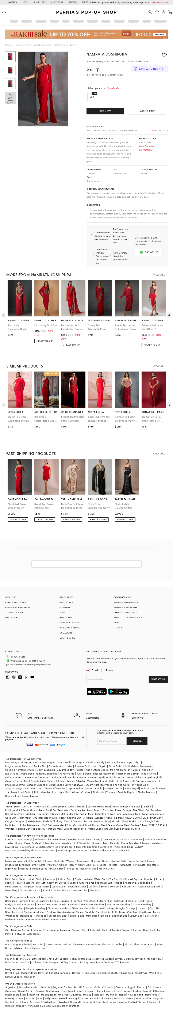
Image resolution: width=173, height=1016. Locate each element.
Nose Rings (90, 900)
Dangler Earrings (125, 908)
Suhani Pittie (80, 850)
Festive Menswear (30, 890)
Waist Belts (11, 915)
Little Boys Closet (89, 958)
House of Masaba (55, 788)
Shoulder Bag (119, 915)
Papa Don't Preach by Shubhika (39, 773)
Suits (69, 879)
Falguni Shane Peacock (18, 766)
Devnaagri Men (84, 814)
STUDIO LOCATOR (14, 612)
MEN (25, 2)
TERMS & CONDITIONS (125, 612)
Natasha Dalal (29, 762)
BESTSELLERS (66, 602)
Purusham (156, 810)
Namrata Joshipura (106, 54)
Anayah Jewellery (152, 843)
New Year (29, 976)
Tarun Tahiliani (134, 777)
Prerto (113, 850)
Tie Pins (113, 879)
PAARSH (133, 821)
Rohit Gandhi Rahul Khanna (40, 781)
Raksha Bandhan (60, 972)
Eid (47, 972)
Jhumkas (142, 908)
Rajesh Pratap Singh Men (126, 806)
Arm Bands (28, 904)
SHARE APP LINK (158, 679)
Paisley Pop (64, 850)
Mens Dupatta (13, 886)
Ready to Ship (88, 868)
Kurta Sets (36, 861)
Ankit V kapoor (77, 806)
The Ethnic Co (141, 810)
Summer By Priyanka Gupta (91, 766)
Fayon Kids (11, 958)
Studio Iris (98, 792)
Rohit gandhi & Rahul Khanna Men (24, 810)
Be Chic (92, 846)
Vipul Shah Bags (123, 846)
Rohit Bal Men (54, 810)
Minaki (115, 843)
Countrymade (58, 806)
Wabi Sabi (70, 810)
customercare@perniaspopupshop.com (30, 664)
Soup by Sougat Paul (17, 788)
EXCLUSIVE (64, 607)
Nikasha (80, 781)
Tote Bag (105, 915)
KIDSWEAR (57, 2)
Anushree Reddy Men (45, 817)
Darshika (30, 814)
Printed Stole (58, 919)
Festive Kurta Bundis (150, 886)
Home (8, 44)
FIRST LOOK (89, 2)
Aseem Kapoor (30, 796)
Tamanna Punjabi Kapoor (121, 792)
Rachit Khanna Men (70, 817)
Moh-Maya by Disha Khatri (50, 839)
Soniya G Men (139, 825)
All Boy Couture (69, 962)
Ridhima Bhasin (14, 777)
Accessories (42, 886)
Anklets (41, 904)
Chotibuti (52, 958)
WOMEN (13, 2)
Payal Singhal (153, 777)
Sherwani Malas (77, 886)
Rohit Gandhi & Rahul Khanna (69, 777)
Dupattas (152, 864)
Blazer (128, 944)
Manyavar (146, 766)
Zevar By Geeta (33, 843)
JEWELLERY (39, 2)
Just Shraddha (81, 843)
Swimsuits (139, 864)
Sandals (89, 912)
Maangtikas (105, 900)
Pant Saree (72, 868)
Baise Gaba (115, 766)
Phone (110, 670)
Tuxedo (118, 882)
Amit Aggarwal (125, 781)
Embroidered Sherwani (99, 944)
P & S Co (25, 958)
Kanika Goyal (122, 784)
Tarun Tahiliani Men (153, 814)
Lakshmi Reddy (68, 958)
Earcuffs (131, 900)
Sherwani (50, 879)
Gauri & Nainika (46, 769)
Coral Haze (105, 846)
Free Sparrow (153, 958)
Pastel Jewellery (14, 908)
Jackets (112, 864)
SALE (62, 612)
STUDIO (73, 2)
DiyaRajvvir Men (152, 817)
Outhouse (136, 839)
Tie (85, 890)
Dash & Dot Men (23, 806)
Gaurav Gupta (13, 781)
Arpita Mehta (75, 788)
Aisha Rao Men (114, 817)
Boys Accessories (35, 948)
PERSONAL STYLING (69, 627)
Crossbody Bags (58, 915)
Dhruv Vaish (41, 806)
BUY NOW (105, 111)
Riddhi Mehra (149, 773)
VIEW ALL (159, 274)
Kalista (80, 769)
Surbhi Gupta (159, 788)
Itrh (54, 792)
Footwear (76, 890)
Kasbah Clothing (52, 821)
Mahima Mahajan (120, 769)
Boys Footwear (14, 948)
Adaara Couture (81, 792)
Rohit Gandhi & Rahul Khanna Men (85, 825)
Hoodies (149, 879)
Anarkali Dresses (121, 930)
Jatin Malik (24, 817)
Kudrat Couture (73, 821)
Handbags (145, 912)
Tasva (8, 806)
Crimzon (124, 850)
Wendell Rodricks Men (17, 828)
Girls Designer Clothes (18, 930)
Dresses (95, 861)
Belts (98, 912)
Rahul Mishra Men (30, 825)
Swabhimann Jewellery (58, 843)
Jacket (119, 944)
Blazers (30, 882)
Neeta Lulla (108, 781)
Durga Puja (126, 972)
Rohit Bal (45, 777)
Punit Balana (84, 773)
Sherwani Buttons (57, 882)
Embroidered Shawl (37, 919)
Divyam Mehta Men (99, 806)
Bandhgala (144, 882)
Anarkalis (23, 861)
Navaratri (77, 972)
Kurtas (61, 879)
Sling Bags (40, 915)
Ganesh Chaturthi (108, 972)
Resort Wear (76, 864)
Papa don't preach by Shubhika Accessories (30, 850)
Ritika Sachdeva (98, 850)
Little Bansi (38, 958)
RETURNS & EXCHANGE (125, 607)
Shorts (8, 882)
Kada (71, 912)
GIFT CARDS (65, 617)
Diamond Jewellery (59, 908)
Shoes (79, 912)
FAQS (116, 622)
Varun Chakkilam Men (101, 828)
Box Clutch (151, 915)
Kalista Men (34, 821)
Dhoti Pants (38, 864)
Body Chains (12, 904)
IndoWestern (129, 886)
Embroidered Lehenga (57, 930)
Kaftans (140, 861)
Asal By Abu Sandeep (118, 762)
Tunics (150, 861)
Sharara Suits (79, 930)
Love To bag (93, 839)
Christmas (141, 972)
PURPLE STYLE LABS (15, 602)
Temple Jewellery (35, 908)
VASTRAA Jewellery (155, 839)
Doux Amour (27, 846)
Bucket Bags (77, 915)
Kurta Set (95, 930)
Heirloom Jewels (56, 904)
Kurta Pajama (87, 882)
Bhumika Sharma (15, 784)
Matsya (108, 788)
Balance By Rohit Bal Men (47, 828)
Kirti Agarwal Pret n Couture (96, 962)
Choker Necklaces (34, 912)
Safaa (28, 792)
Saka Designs (50, 962)
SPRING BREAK (157, 825)
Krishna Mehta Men (62, 814)
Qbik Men (10, 817)
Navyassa (107, 958)
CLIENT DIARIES (67, 637)
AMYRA (139, 846)
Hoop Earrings (13, 912)
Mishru (136, 769)
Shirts (39, 879)
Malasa (145, 788)
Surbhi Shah (55, 784)
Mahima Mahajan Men (97, 821)
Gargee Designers (15, 821)
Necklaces (11, 900)
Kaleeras (119, 900)
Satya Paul (63, 762)
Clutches (132, 912)
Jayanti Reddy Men (75, 828)
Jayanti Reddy (65, 769)
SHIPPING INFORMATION (126, 602)
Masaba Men (119, 821)
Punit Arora (11, 825)
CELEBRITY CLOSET (69, 622)
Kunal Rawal (94, 810)
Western (114, 886)
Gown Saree (56, 868)
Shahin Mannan (146, 792)
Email (95, 670)
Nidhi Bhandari (63, 846)
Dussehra (90, 972)
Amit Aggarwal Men (128, 814)
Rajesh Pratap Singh (127, 773)
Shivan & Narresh (15, 769)
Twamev (108, 810)
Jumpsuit (28, 886)
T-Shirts (19, 882)
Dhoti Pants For (152, 930)
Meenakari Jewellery (93, 904)
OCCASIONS (66, 632)
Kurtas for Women (64, 861)
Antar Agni (78, 762)
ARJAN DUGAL (133, 817)
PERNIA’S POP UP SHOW (18, 607)
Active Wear (61, 890)
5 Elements (80, 846)
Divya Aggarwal (74, 784)
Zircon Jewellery (141, 904)
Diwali (8, 972)
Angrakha (130, 882)
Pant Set (47, 890)
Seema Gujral (96, 777)
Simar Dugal (132, 788)
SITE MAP (118, 627)
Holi (17, 972)
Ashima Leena (66, 781)
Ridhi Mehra (131, 766)
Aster (10, 843)
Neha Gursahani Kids (17, 962)
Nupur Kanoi (12, 773)
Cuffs (34, 900)
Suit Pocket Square (131, 879)
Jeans (73, 882)
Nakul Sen (147, 769)
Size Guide (113, 88)
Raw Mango (12, 762)
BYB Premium (122, 962)
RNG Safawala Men (53, 825)
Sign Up (137, 740)
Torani (118, 788)
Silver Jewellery (81, 908)
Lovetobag (11, 846)
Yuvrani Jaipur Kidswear (129, 958)
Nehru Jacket (26, 879)
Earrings (23, 900)
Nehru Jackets (63, 944)
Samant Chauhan (37, 784)
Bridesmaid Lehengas (17, 864)
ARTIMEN (88, 817)
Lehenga (37, 930)
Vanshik (147, 806)
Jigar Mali (64, 792)
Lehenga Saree (38, 868)
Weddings (155, 972)
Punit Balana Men (105, 814)
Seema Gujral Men (118, 825)
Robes (159, 879)
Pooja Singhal (47, 762)
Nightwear (11, 868)
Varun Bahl (93, 781)
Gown (105, 861)
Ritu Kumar (31, 777)
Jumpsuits (125, 864)
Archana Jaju (15, 792)
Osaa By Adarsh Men (60, 766)
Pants (78, 879)
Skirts (103, 864)
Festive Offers (107, 868)
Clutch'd (124, 839)
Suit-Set (40, 882)
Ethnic (104, 886)
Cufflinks (94, 886)
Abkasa (99, 817)
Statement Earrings (103, 908)
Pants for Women (57, 864)
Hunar (18, 843)
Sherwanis (83, 861)
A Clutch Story (44, 846)
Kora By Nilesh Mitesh (127, 828)
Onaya (31, 769)
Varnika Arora (76, 839)
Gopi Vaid (37, 788)
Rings (55, 900)
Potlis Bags (118, 912)
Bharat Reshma (14, 814)
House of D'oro (100, 843)
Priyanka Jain (140, 784)
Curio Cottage (13, 839)
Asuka (81, 810)
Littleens (36, 962)
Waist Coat (100, 879)
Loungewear (59, 886)
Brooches (95, 890)
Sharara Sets (118, 861)
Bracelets (44, 900)
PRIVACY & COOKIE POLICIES (129, 617)
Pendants (73, 904)
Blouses (23, 868)
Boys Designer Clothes (18, 944)
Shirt (136, 944)
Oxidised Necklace (57, 912)
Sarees (48, 861)
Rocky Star (40, 766)
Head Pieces (145, 900)
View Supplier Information (146, 148)
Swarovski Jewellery (118, 904)
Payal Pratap (66, 773)
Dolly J (137, 762)
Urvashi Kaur (12, 796)
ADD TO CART (147, 111)
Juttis (107, 912)
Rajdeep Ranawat (103, 773)
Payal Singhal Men (149, 821)
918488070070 (160, 2)
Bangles (64, 900)
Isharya (28, 839)
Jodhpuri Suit (104, 882)
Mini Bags (91, 915)
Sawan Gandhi (93, 788)
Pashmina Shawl (14, 919)
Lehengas (10, 861)
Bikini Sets (92, 864)
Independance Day (32, 972)
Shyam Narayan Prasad (99, 784)
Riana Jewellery (130, 843)
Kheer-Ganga (123, 810)
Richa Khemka (42, 792)
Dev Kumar (43, 814)
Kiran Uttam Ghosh (97, 769)
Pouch (156, 912)
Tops (131, 861)
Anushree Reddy (95, 762)
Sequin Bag (136, 915)
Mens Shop (11, 890)
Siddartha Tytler (115, 777)
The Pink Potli (110, 839)
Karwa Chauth (13, 976)
